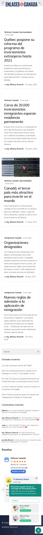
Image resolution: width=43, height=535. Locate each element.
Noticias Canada (11, 32)
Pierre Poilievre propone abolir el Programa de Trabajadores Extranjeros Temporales (20, 396)
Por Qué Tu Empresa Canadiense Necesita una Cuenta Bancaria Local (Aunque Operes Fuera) (20, 380)
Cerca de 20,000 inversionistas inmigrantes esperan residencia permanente (20, 113)
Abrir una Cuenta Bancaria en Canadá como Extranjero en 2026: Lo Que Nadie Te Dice (19, 372)
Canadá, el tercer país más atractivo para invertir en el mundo (18, 194)
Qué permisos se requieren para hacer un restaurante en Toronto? (21, 434)
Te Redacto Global (21, 479)
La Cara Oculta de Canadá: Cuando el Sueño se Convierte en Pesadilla (21, 388)
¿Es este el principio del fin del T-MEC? (17, 365)
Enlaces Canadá (18, 458)
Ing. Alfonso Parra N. (10, 418)
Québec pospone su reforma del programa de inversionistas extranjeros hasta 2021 (19, 50)
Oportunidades (25, 32)
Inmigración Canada (12, 238)
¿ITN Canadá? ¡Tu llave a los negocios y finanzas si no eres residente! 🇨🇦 (21, 419)
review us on (17, 471)
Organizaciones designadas (16, 244)
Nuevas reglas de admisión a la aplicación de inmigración (17, 303)
